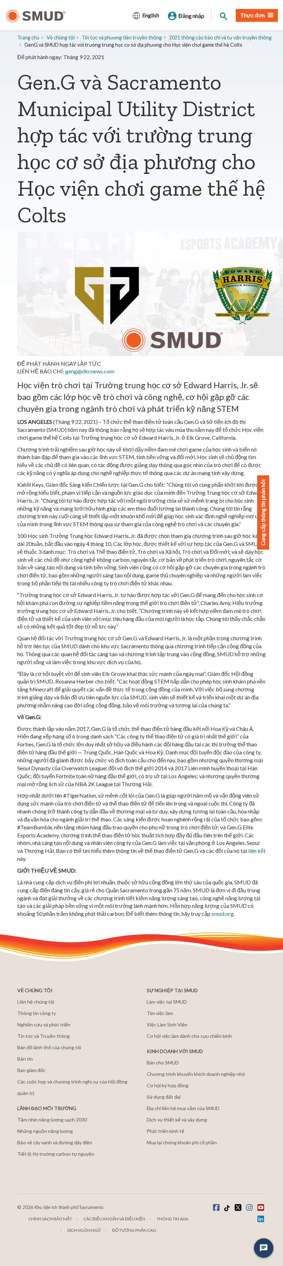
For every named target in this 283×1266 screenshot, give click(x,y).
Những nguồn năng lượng (45, 1131)
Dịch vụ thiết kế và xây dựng (177, 1120)
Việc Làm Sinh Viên (167, 1024)
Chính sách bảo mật (50, 1218)
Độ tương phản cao (134, 1230)
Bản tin (25, 1059)
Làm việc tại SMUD (167, 1002)
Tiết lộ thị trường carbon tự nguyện (55, 1154)
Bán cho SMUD (163, 1062)
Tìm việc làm (160, 1013)
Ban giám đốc (31, 1070)
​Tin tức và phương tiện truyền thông (122, 37)
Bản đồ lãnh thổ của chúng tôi (49, 1047)
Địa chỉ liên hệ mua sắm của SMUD (183, 1108)
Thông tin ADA (172, 1218)
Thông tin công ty (36, 1013)
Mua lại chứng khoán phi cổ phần (182, 1142)
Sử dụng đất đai (163, 1097)
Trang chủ (28, 37)
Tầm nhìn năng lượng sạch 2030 (52, 1120)
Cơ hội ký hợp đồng (167, 1085)
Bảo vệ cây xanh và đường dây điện (54, 1142)
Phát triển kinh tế (165, 1131)
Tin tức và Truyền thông (43, 1036)
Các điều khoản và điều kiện (114, 1218)
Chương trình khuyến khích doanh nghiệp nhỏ (196, 1074)
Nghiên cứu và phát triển (43, 1024)
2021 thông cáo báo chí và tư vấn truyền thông (220, 37)
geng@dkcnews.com (89, 371)
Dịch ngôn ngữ (84, 1230)
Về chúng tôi (61, 37)
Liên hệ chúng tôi (35, 1002)
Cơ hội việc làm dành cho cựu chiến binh (189, 1036)
